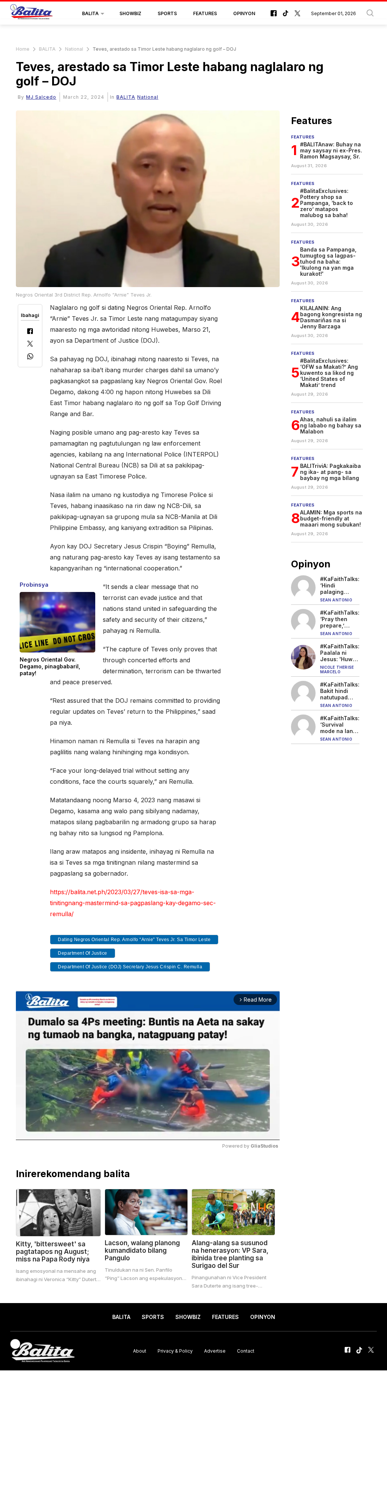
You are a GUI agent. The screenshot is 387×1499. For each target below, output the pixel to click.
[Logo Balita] (31, 13)
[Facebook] (30, 332)
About (139, 1351)
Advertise (215, 1351)
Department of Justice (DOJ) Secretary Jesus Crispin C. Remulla (130, 966)
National (74, 49)
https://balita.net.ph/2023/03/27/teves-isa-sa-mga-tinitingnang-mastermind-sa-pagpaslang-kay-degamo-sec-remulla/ (133, 903)
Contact (245, 1351)
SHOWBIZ (130, 13)
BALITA (90, 13)
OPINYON (244, 13)
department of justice (82, 953)
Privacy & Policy (175, 1351)
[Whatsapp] (30, 357)
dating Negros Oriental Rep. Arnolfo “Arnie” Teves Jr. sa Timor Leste (134, 939)
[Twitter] (30, 344)
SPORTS (167, 13)
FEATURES (205, 13)
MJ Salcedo (41, 97)
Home (22, 49)
